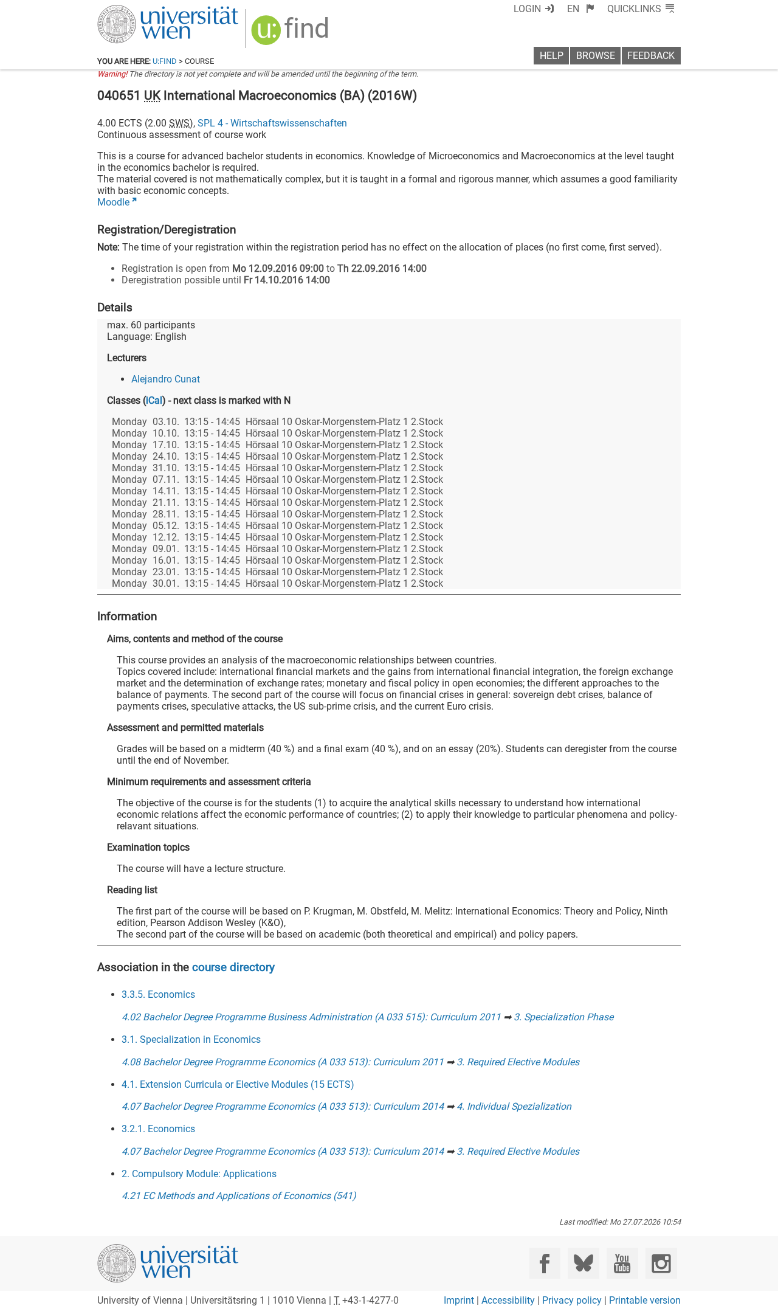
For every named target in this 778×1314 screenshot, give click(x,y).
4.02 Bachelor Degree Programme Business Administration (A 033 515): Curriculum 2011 (311, 1017)
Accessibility (508, 1300)
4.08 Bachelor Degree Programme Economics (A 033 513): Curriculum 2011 (283, 1062)
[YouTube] (622, 1263)
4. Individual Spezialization (513, 1106)
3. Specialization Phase (563, 1017)
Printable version (645, 1300)
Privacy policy (572, 1300)
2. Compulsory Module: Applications (199, 1174)
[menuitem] (581, 9)
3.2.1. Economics (158, 1129)
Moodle (113, 202)
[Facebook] (544, 1263)
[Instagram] (660, 1263)
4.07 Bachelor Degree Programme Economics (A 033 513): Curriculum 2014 (283, 1106)
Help (551, 55)
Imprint (459, 1300)
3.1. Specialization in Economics (191, 1039)
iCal (154, 400)
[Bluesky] (583, 1263)
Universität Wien (139, 10)
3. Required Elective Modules (517, 1062)
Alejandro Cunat (165, 379)
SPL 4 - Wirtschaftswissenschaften (272, 123)
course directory (233, 967)
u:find (165, 61)
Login (527, 9)
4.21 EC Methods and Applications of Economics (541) (239, 1196)
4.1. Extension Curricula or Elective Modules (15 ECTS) (238, 1084)
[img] (291, 34)
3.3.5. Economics (158, 994)
